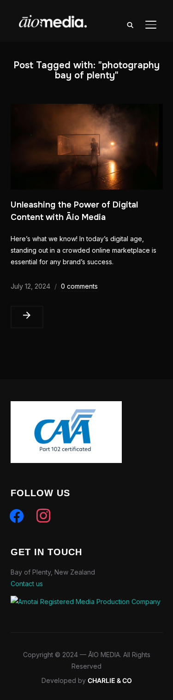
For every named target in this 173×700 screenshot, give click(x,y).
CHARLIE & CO (110, 680)
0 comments (79, 286)
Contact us (27, 583)
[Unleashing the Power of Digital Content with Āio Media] (87, 109)
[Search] (130, 24)
